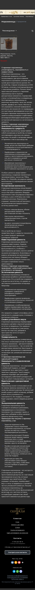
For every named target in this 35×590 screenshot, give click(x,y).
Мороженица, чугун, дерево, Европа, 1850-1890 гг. (8, 55)
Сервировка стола (6, 16)
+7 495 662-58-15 (17, 541)
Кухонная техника (19, 16)
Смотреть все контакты (17, 552)
